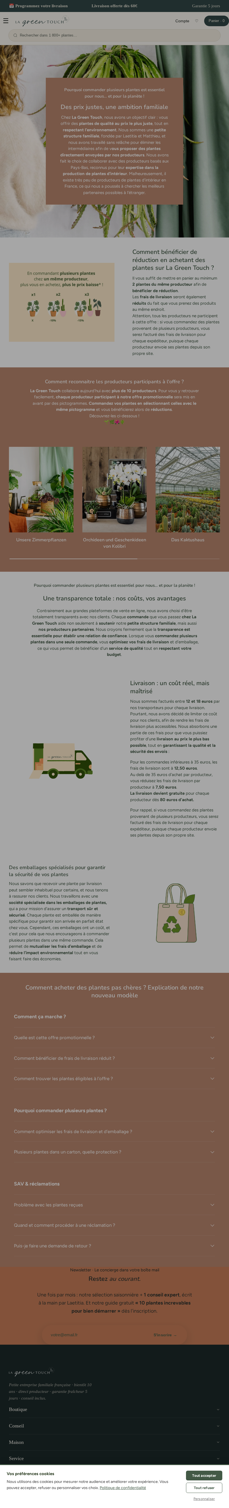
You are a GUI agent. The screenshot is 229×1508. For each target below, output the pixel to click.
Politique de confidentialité (123, 1487)
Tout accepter (204, 1475)
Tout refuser (204, 1488)
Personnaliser (204, 1499)
